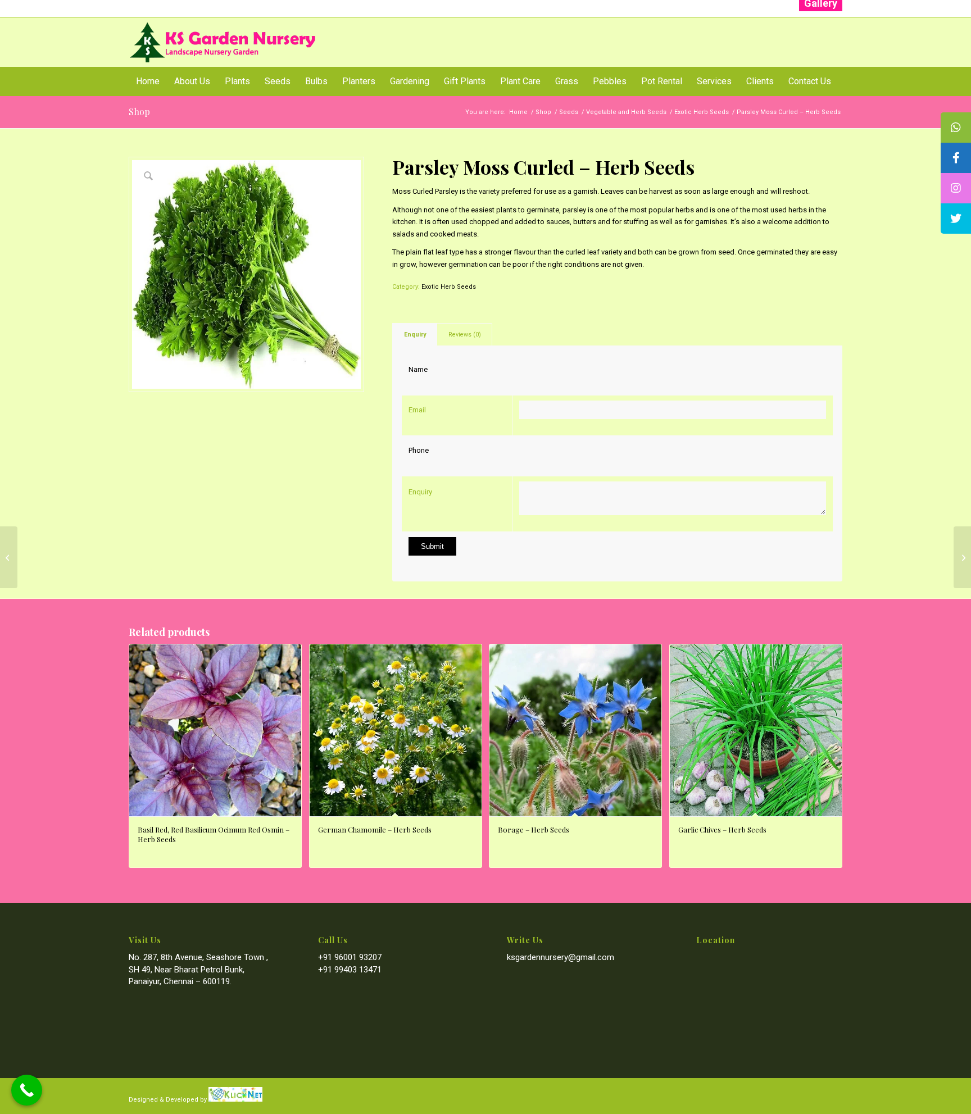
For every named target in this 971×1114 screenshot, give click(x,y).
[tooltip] (956, 127)
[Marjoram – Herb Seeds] (8, 557)
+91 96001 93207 (350, 957)
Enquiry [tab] (415, 334)
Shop (139, 111)
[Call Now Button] (26, 1090)
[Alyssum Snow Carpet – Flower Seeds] (962, 557)
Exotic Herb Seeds (448, 286)
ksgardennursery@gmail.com (560, 957)
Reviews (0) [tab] (464, 334)
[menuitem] (148, 81)
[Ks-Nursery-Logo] (223, 42)
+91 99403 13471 (350, 970)
